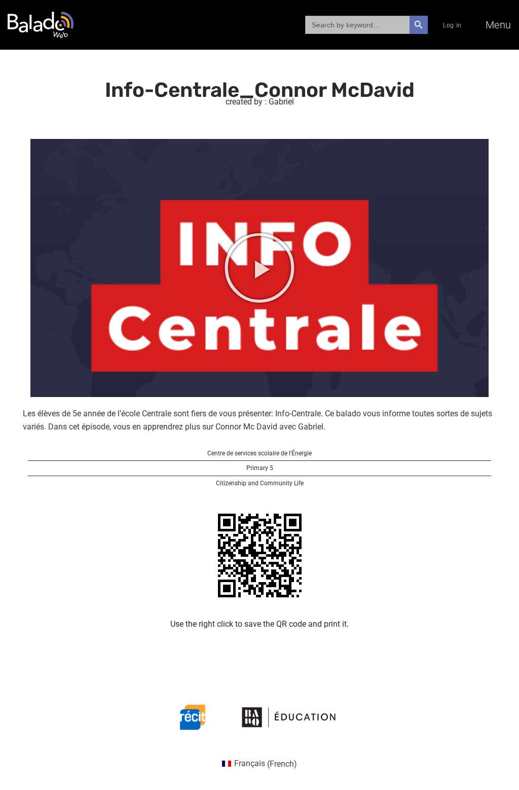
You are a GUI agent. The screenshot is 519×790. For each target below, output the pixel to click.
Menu (498, 25)
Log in (452, 25)
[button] (259, 267)
